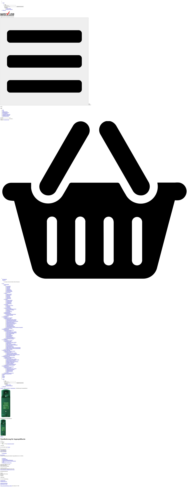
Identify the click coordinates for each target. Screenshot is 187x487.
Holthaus (1, 436)
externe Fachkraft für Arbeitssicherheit (12, 321)
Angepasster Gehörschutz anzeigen (9, 355)
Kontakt (8, 373)
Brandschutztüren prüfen (10, 346)
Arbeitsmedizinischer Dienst (10, 326)
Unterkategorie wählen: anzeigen (11, 319)
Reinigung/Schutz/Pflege (10, 309)
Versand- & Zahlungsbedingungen (7, 460)
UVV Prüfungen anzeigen (8, 340)
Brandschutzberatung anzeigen (9, 338)
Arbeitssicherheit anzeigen (8, 317)
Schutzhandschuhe (9, 290)
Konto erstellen (8, 8)
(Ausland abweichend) (10, 443)
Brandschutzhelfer (9, 336)
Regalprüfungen (8, 343)
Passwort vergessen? (9, 9)
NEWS (10, 373)
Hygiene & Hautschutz (7, 308)
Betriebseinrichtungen (7, 313)
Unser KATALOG (3, 481)
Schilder (5, 293)
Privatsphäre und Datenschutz (6, 462)
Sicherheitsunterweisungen (10, 322)
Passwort (5, 6)
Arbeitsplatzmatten (7, 312)
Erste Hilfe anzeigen (9, 300)
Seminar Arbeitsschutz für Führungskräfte (12, 359)
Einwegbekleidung (9, 311)
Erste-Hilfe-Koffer (9, 301)
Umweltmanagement (9, 371)
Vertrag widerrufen (3, 485)
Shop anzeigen (6, 284)
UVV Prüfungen (4, 113)
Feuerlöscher (8, 306)
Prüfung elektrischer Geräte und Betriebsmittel (13, 348)
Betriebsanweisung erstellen (10, 323)
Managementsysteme (5, 116)
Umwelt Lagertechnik (9, 315)
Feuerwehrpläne (8, 334)
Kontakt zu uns (3, 484)
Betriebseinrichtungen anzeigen (11, 314)
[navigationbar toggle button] (44, 61)
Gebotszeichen (8, 297)
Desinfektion (8, 310)
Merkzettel (4, 10)
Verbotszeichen (8, 298)
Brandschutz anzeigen (9, 305)
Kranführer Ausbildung (9, 363)
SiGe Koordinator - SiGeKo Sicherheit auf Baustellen (14, 327)
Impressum (4, 458)
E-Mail (5, 5)
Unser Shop (2, 480)
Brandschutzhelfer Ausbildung (11, 360)
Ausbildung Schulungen (6, 115)
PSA (5, 285)
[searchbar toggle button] (90, 104)
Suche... (12, 118)
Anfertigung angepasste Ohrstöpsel (11, 353)
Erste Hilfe (6, 299)
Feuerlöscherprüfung (9, 345)
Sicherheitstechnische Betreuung (11, 320)
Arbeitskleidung (8, 289)
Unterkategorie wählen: (7, 318)
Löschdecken (8, 307)
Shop (3, 110)
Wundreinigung (8, 302)
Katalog (3, 373)
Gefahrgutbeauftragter (9, 324)
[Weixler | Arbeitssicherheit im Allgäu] (7, 17)
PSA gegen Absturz (9, 291)
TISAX (7, 372)
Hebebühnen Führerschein (10, 362)
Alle (1, 117)
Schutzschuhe (8, 292)
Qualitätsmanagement (9, 370)
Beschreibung (4, 453)
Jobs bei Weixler (3, 483)
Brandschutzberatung (5, 112)
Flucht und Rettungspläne (10, 333)
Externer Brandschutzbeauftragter (11, 332)
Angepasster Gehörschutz (6, 114)
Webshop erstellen (9, 485)
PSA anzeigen (8, 286)
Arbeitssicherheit (4, 111)
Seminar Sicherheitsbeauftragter (11, 364)
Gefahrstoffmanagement (10, 325)
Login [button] (3, 2)
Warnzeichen (8, 296)
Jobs (6, 373)
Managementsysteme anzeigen (9, 366)
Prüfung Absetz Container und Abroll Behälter (13, 347)
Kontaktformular (4, 459)
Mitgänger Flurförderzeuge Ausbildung (12, 361)
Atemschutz (8, 288)
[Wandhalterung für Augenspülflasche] (3, 435)
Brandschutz (8, 295)
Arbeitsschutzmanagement (10, 369)
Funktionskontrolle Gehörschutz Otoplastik (12, 354)
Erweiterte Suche (6, 119)
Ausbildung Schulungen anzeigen (9, 357)
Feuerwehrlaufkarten (9, 335)
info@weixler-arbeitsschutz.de (7, 469)
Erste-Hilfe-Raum (9, 303)
